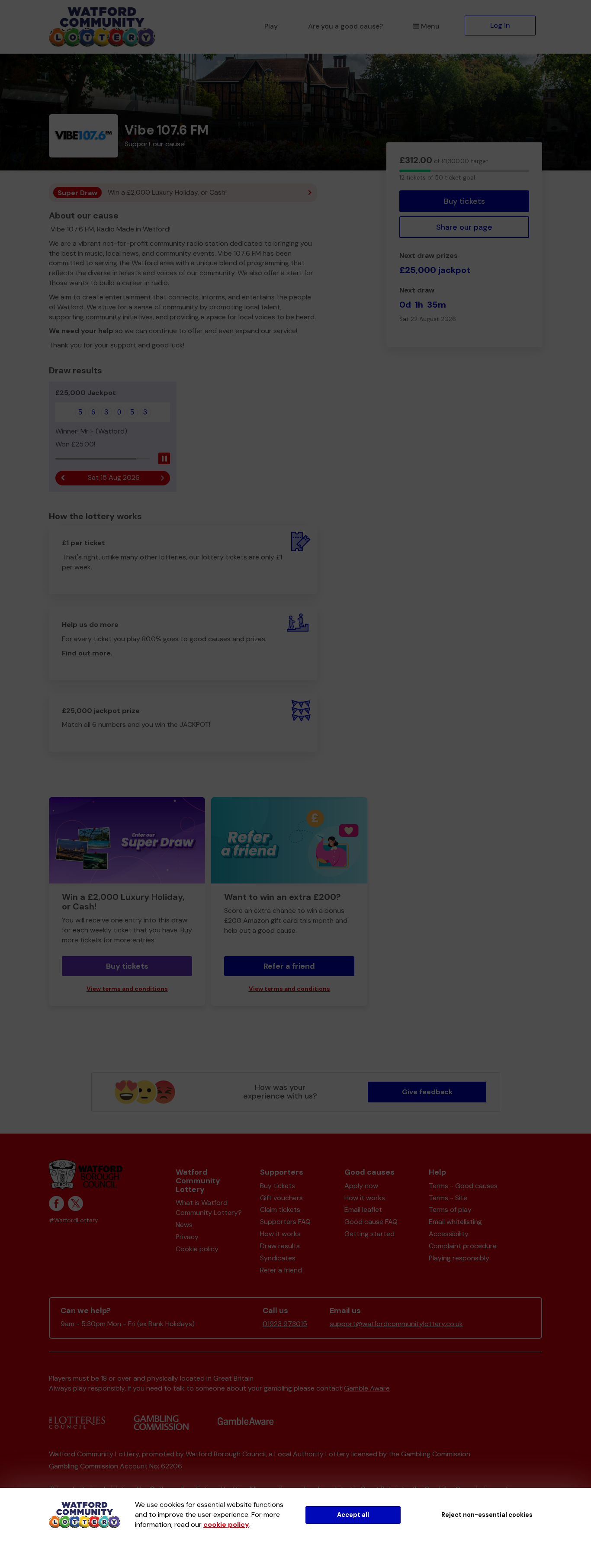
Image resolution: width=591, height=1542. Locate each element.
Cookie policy (197, 1248)
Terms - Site (448, 1197)
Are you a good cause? (345, 26)
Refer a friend (289, 966)
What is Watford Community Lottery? (209, 1207)
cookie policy (226, 1524)
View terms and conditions (127, 989)
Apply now (361, 1185)
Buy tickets (464, 201)
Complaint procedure (463, 1245)
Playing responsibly (459, 1258)
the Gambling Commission (429, 1453)
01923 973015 (285, 1323)
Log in (500, 25)
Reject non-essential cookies (487, 1515)
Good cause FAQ (371, 1221)
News (184, 1224)
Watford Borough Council (226, 1453)
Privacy (187, 1236)
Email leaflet (363, 1209)
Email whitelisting (455, 1221)
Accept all (353, 1515)
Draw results (280, 1245)
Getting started (369, 1233)
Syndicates (278, 1258)
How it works (280, 1233)
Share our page (464, 227)
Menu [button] (430, 26)
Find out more (86, 653)
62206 (171, 1466)
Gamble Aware (367, 1388)
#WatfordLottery (73, 1220)
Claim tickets (280, 1209)
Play (271, 26)
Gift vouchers (281, 1197)
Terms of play (450, 1209)
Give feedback (427, 1091)
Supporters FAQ (285, 1221)
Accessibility (449, 1233)
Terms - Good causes (463, 1185)
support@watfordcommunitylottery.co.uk (396, 1323)
